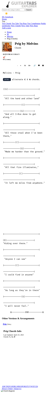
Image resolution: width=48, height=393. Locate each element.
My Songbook (7, 17)
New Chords (16, 26)
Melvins (10, 36)
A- (25, 65)
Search (28, 10)
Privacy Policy (7, 389)
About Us (17, 389)
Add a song (6, 28)
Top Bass (23, 23)
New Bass (34, 26)
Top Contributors (33, 23)
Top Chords (6, 23)
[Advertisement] (24, 208)
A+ (29, 65)
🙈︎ (43, 65)
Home (4, 19)
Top (3, 21)
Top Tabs (15, 23)
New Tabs (25, 26)
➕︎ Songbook (9, 65)
